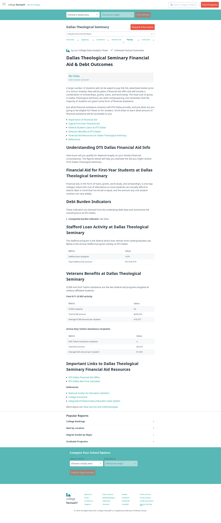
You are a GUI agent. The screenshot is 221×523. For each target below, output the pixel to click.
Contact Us (88, 501)
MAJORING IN (110, 459)
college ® (16, 4)
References (74, 139)
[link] (72, 40)
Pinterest (125, 497)
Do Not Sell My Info (146, 505)
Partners (106, 504)
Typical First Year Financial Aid (84, 123)
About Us (88, 494)
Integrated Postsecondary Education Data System (94, 401)
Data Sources (108, 494)
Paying (130, 39)
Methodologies (109, 497)
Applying (85, 39)
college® (72, 501)
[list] (72, 40)
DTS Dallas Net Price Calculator (84, 381)
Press (86, 497)
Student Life (116, 39)
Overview (70, 39)
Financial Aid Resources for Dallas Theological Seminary (97, 135)
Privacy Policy (145, 497)
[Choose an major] (117, 15)
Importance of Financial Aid (82, 119)
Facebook (126, 501)
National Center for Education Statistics (88, 393)
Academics (100, 39)
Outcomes (146, 39)
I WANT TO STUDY (77, 459)
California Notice (147, 501)
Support (87, 504)
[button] (143, 27)
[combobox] (183, 4)
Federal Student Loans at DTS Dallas (87, 127)
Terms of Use (145, 494)
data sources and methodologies (100, 406)
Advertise (106, 501)
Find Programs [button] (210, 4)
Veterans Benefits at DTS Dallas (84, 131)
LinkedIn (125, 504)
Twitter (124, 494)
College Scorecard (77, 397)
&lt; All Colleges (34, 5)
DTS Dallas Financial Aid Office (84, 377)
